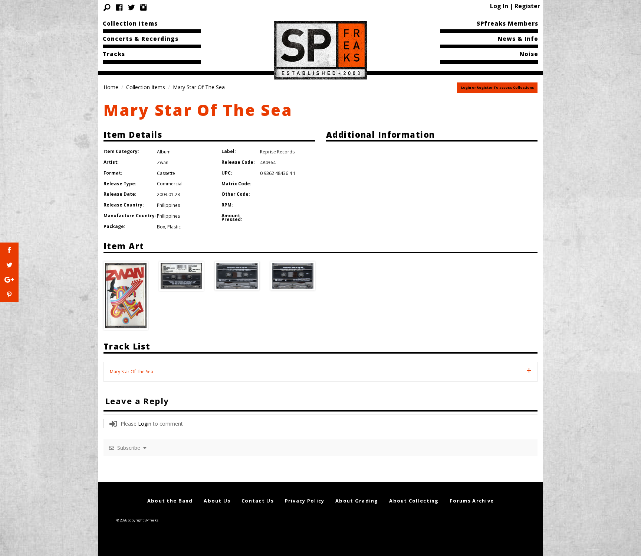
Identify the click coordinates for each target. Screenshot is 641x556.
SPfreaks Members (507, 23)
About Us (217, 500)
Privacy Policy (305, 500)
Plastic (174, 227)
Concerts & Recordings (140, 38)
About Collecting (413, 500)
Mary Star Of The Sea (198, 109)
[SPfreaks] (320, 50)
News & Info (517, 38)
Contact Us (257, 500)
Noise (528, 54)
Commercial (170, 184)
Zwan (162, 162)
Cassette (166, 173)
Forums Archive (472, 500)
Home (110, 87)
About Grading (356, 500)
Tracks (114, 54)
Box (161, 227)
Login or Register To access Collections (497, 87)
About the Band (170, 500)
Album (164, 152)
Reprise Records (277, 152)
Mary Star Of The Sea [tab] (131, 371)
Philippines (168, 205)
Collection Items (130, 23)
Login (144, 423)
